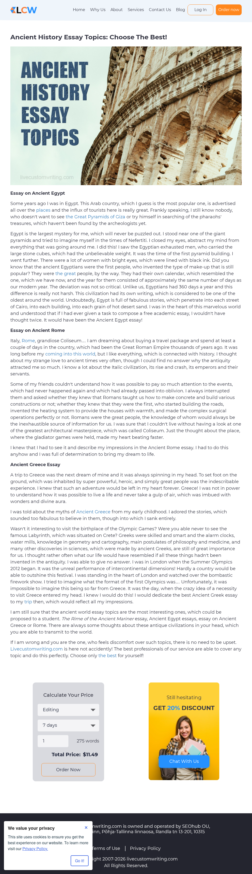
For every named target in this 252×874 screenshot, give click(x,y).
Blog (180, 9)
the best (107, 655)
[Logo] (23, 9)
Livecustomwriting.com (36, 649)
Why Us (98, 9)
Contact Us (160, 9)
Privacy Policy (145, 848)
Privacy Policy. (35, 848)
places (43, 210)
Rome (28, 340)
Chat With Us (184, 761)
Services (136, 9)
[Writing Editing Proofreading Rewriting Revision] (68, 710)
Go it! (79, 860)
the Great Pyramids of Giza (95, 217)
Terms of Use (106, 848)
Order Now (68, 769)
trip (28, 602)
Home (79, 9)
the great (65, 273)
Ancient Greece (93, 512)
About (116, 9)
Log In (200, 9)
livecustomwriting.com (152, 859)
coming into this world (70, 354)
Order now (228, 9)
